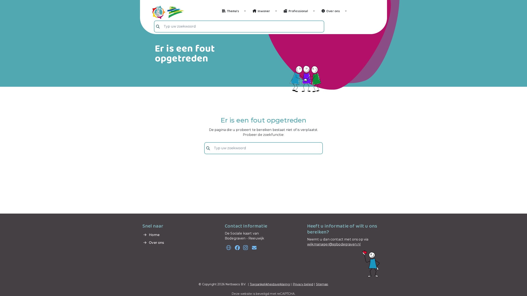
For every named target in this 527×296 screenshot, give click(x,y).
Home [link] (154, 235)
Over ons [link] (156, 243)
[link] (163, 11)
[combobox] (239, 26)
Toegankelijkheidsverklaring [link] (270, 284)
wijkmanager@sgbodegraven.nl (334, 244)
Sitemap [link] (322, 284)
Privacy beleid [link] (303, 284)
